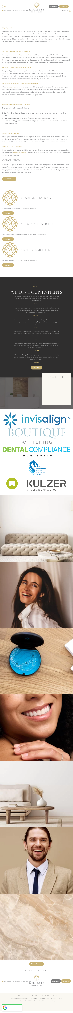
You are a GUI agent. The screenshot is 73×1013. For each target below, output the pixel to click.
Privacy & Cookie (18, 995)
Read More (36, 367)
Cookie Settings (55, 995)
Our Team (34, 971)
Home (29, 5)
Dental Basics (40, 5)
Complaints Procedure (27, 995)
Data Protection (48, 995)
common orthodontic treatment (21, 55)
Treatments (41, 971)
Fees (46, 971)
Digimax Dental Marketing (56, 998)
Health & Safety (41, 995)
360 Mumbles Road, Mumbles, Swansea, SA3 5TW (18, 981)
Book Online (53, 6)
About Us (27, 971)
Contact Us (64, 6)
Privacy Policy (42, 1001)
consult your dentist (19, 153)
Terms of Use (34, 995)
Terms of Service (50, 1001)
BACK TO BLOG (9, 179)
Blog (33, 5)
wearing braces (12, 87)
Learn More (8, 213)
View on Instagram (36, 964)
